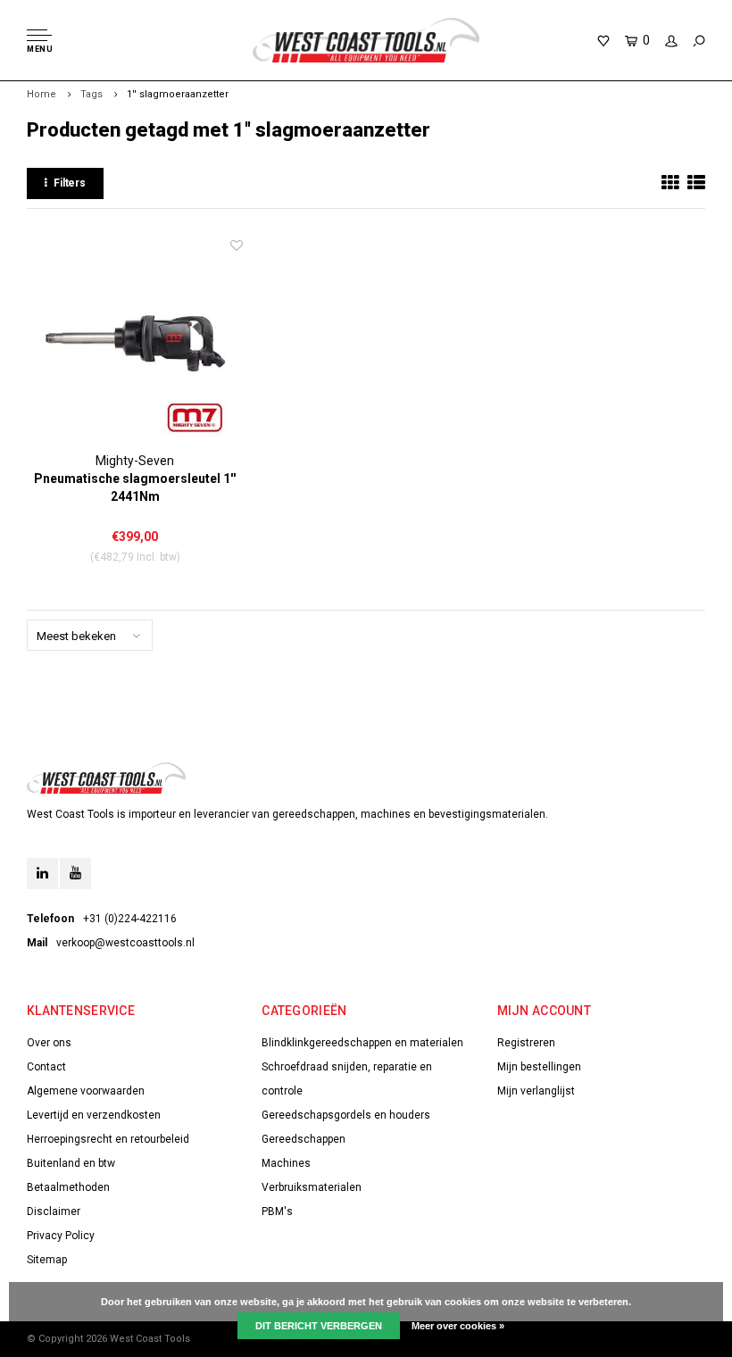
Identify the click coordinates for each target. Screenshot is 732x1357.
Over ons (49, 1042)
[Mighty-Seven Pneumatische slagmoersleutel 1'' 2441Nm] (135, 344)
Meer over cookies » (458, 1325)
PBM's (277, 1211)
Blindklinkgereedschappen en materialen (362, 1042)
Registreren (526, 1042)
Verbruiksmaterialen (312, 1187)
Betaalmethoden (68, 1187)
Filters (70, 183)
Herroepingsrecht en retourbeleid (108, 1139)
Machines (286, 1163)
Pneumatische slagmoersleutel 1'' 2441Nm (135, 487)
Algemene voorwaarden (86, 1091)
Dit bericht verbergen (318, 1325)
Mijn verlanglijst (536, 1091)
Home (41, 94)
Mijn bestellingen (539, 1067)
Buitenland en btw (71, 1163)
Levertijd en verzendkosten (94, 1115)
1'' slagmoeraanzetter (178, 94)
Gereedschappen (303, 1139)
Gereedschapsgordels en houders (346, 1115)
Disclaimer (53, 1211)
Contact (46, 1067)
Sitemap (47, 1259)
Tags (91, 94)
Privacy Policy (61, 1235)
